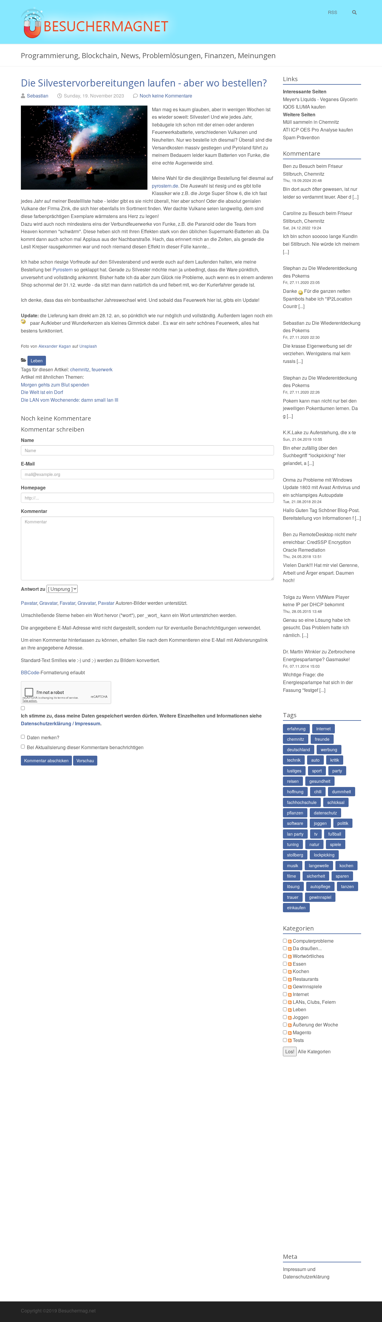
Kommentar (34, 511)
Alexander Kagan (54, 346)
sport (317, 771)
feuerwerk (102, 369)
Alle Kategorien (314, 1051)
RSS (332, 12)
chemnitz (79, 369)
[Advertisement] (322, 1154)
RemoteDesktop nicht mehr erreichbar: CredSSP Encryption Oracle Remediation (320, 542)
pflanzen (295, 813)
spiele (335, 844)
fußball (334, 834)
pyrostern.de (165, 185)
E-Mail (28, 463)
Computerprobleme (313, 940)
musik (292, 865)
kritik (334, 760)
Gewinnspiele (307, 986)
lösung (293, 886)
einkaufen (296, 907)
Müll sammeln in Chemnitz (311, 121)
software (295, 823)
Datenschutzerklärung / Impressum (60, 723)
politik (343, 823)
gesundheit (319, 781)
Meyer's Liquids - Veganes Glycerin (320, 99)
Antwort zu (33, 588)
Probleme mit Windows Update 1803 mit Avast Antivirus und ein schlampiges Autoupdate (321, 487)
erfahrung (296, 729)
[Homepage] (100, 24)
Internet (301, 994)
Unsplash (88, 346)
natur (314, 844)
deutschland (298, 749)
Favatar (67, 602)
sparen (342, 876)
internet (323, 729)
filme (291, 876)
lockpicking (324, 855)
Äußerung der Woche (315, 1024)
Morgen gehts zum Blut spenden (55, 384)
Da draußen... (307, 948)
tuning (293, 844)
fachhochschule (302, 802)
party (337, 771)
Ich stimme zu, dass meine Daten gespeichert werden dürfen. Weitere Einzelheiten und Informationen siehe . (141, 719)
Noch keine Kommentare (166, 95)
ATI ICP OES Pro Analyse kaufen (318, 129)
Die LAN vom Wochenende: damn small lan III (69, 399)
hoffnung (295, 791)
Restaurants (305, 978)
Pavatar (29, 602)
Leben (37, 361)
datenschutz (325, 813)
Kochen (301, 971)
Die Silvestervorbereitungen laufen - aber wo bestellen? (144, 82)
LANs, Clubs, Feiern (314, 1001)
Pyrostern (63, 269)
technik (294, 760)
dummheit (341, 791)
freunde (322, 739)
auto (315, 760)
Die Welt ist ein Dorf (42, 392)
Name (27, 440)
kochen (346, 865)
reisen (293, 781)
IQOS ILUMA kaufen (304, 106)
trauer (292, 897)
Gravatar (48, 602)
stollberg (295, 855)
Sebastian (37, 95)
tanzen (347, 886)
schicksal (335, 802)
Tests (298, 1040)
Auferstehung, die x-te (333, 432)
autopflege (320, 886)
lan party (295, 834)
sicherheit (316, 876)
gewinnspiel (320, 897)
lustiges (294, 771)
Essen (299, 963)
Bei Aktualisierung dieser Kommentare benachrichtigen (85, 747)
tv (316, 834)
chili (317, 791)
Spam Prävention (301, 137)
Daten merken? (43, 737)
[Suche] (356, 12)
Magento (302, 1032)
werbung (329, 749)
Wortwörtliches (308, 956)
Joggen (301, 1017)
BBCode (30, 672)
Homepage (33, 487)
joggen (320, 823)
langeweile (319, 865)
